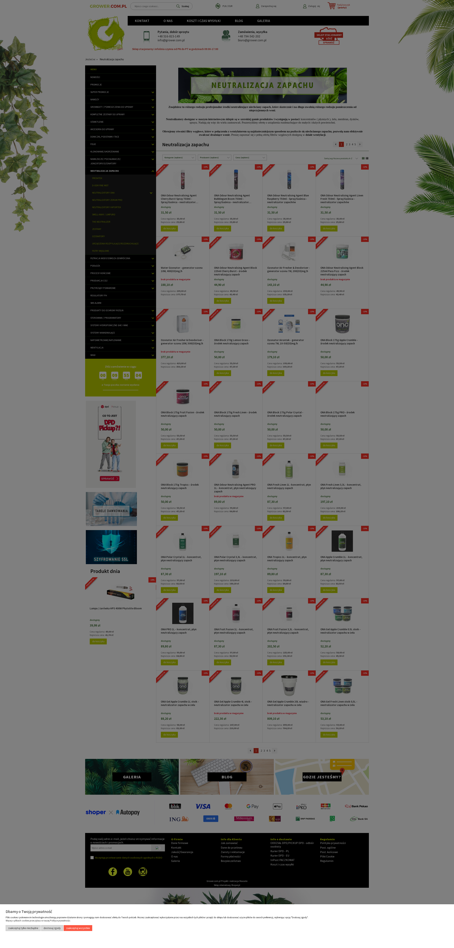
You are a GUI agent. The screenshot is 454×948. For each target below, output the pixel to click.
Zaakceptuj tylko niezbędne (23, 928)
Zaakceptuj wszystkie (78, 928)
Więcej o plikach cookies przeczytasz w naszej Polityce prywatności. (38, 920)
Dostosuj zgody (52, 928)
